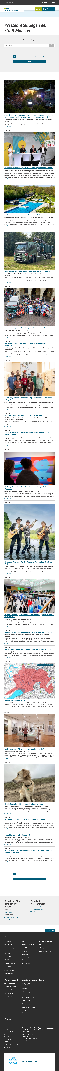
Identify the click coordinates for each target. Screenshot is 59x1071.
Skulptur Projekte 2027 (45, 951)
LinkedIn (31, 1028)
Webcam (24, 951)
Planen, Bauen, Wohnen (28, 1004)
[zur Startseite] (45, 9)
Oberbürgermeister (9, 960)
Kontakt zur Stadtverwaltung (30, 1038)
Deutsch (44, 2)
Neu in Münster (8, 996)
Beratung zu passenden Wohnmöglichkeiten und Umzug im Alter (28, 632)
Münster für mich (11, 980)
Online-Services (8, 944)
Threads (43, 1028)
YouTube (52, 1028)
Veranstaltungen (45, 941)
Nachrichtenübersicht (28, 944)
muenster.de (8, 2)
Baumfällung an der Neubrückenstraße (18, 835)
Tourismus (43, 980)
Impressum (8, 1027)
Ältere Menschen (9, 993)
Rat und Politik (8, 967)
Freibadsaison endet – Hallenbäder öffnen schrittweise (24, 215)
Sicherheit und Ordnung (28, 1007)
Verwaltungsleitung (9, 963)
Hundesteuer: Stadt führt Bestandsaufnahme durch (23, 804)
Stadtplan (7, 1047)
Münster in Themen (29, 980)
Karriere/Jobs (9, 1038)
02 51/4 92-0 (8, 912)
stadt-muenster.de (12, 937)
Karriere (7, 1019)
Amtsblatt (24, 948)
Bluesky (48, 1028)
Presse (7, 1036)
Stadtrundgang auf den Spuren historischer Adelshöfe (24, 749)
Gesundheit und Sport (28, 997)
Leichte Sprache (9, 1033)
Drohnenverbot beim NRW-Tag (15, 700)
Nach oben (50, 930)
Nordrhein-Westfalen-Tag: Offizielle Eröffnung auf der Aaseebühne (28, 168)
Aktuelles (25, 941)
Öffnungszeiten (8, 953)
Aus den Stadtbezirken (10, 983)
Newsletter (25, 954)
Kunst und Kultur (26, 1000)
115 (16, 914)
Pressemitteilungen (29, 40)
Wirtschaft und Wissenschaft (26, 1012)
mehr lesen (8, 126)
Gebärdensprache (10, 1034)
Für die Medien (26, 963)
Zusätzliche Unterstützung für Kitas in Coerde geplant (24, 415)
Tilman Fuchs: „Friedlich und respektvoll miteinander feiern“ (26, 328)
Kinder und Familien (10, 986)
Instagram (35, 1028)
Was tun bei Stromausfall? (12, 1044)
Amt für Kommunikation (37, 906)
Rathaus (7, 941)
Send (40, 944)
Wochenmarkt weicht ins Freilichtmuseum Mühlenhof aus (26, 819)
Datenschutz (9, 1029)
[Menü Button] (53, 2)
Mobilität (24, 988)
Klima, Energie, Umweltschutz (26, 984)
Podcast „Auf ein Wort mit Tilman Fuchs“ (29, 959)
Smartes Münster (9, 970)
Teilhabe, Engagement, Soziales (28, 993)
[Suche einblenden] (37, 2)
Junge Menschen (8, 990)
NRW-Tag (41, 948)
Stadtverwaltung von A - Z (9, 948)
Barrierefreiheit (8, 973)
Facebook (39, 1028)
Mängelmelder (8, 956)
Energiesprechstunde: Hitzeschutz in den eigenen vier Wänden (27, 649)
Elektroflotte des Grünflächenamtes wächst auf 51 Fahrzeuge (27, 271)
